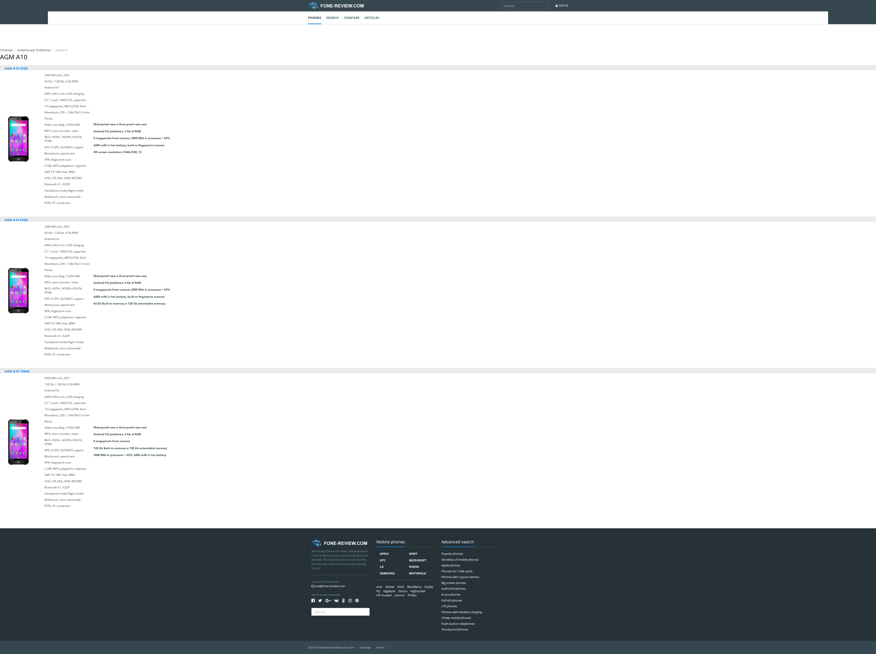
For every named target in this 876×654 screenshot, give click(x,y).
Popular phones (452, 554)
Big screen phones (453, 583)
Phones (314, 18)
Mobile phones (390, 542)
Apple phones (450, 565)
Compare (352, 18)
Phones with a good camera (460, 577)
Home (380, 647)
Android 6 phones (453, 588)
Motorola (417, 573)
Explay (429, 587)
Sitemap (365, 647)
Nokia (414, 567)
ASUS (400, 587)
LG (381, 567)
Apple (384, 554)
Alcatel (389, 587)
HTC (383, 560)
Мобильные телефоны (34, 50)
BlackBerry (414, 587)
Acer (379, 587)
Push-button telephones (458, 624)
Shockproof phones (454, 629)
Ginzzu (402, 591)
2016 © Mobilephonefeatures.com (331, 647)
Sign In (563, 6)
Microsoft (417, 560)
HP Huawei (383, 595)
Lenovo (399, 595)
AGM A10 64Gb (16, 220)
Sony (413, 554)
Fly (378, 591)
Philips (412, 595)
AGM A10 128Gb (17, 371)
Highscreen (418, 591)
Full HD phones (451, 600)
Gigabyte (389, 591)
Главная (6, 50)
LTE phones (449, 606)
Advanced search (457, 542)
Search (332, 18)
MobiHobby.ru (336, 5)
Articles (372, 18)
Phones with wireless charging (461, 612)
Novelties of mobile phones (460, 560)
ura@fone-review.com (329, 586)
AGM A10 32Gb (16, 68)
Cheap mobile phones (456, 618)
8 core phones (451, 594)
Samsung (387, 573)
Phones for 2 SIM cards (456, 571)
